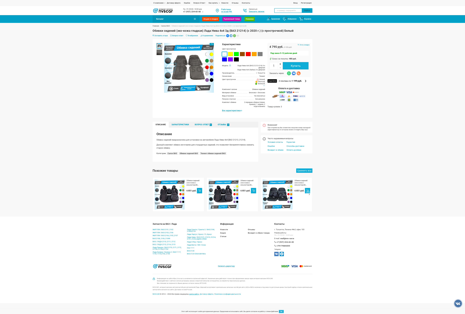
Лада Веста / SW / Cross (196, 245)
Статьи (223, 236)
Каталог (160, 19)
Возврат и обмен (275, 150)
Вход (295, 3)
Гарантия (291, 142)
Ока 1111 (190, 248)
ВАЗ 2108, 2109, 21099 (161, 238)
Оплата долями (294, 150)
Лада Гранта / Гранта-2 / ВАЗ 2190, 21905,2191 (201, 230)
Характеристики (180, 124)
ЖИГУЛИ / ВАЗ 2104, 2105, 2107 (165, 235)
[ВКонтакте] (227, 35)
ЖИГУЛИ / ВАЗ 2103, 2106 (163, 232)
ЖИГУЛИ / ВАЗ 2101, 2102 (163, 229)
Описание (160, 124)
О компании (158, 3)
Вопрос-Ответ (199, 3)
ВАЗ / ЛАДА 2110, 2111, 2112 (164, 241)
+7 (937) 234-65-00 (192, 12)
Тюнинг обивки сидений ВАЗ (213, 153)
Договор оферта (174, 3)
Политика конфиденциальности (227, 294)
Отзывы (235, 3)
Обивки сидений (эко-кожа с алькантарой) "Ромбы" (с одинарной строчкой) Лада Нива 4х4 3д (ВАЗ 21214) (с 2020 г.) (301, 183)
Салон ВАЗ (165, 26)
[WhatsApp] (234, 35)
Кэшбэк (187, 3)
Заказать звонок (256, 11)
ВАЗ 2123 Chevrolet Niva (196, 254)
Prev (156, 194)
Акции (223, 233)
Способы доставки (295, 146)
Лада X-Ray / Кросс (194, 242)
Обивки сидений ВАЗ (189, 153)
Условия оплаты (275, 142)
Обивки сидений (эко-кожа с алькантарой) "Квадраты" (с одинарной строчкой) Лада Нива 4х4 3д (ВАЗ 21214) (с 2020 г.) (193, 183)
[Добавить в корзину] (199, 190)
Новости (224, 3)
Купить (296, 66)
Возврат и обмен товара (259, 233)
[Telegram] (231, 35)
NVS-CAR (156, 294)
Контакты (246, 3)
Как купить (213, 3)
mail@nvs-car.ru (287, 238)
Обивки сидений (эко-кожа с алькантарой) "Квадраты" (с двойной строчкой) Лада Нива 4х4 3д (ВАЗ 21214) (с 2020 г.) (248, 183)
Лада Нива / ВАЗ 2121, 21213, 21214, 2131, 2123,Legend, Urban (201, 238)
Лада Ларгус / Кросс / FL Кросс (199, 234)
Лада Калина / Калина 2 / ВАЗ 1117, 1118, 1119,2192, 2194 (167, 253)
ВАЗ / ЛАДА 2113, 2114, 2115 (164, 244)
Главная (156, 26)
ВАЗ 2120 (190, 251)
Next (309, 194)
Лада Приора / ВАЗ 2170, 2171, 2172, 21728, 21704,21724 (167, 248)
